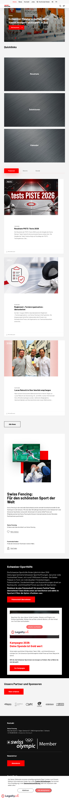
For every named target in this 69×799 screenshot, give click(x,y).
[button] (64, 6)
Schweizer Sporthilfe (18, 572)
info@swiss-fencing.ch (25, 733)
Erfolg (9, 343)
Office (9, 260)
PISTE (9, 182)
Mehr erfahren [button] (14, 532)
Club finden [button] (13, 548)
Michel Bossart (11, 251)
